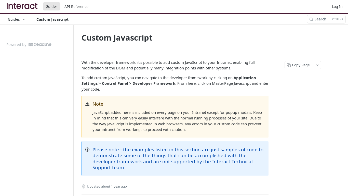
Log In (337, 6)
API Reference (76, 6)
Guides (52, 6)
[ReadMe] (40, 44)
